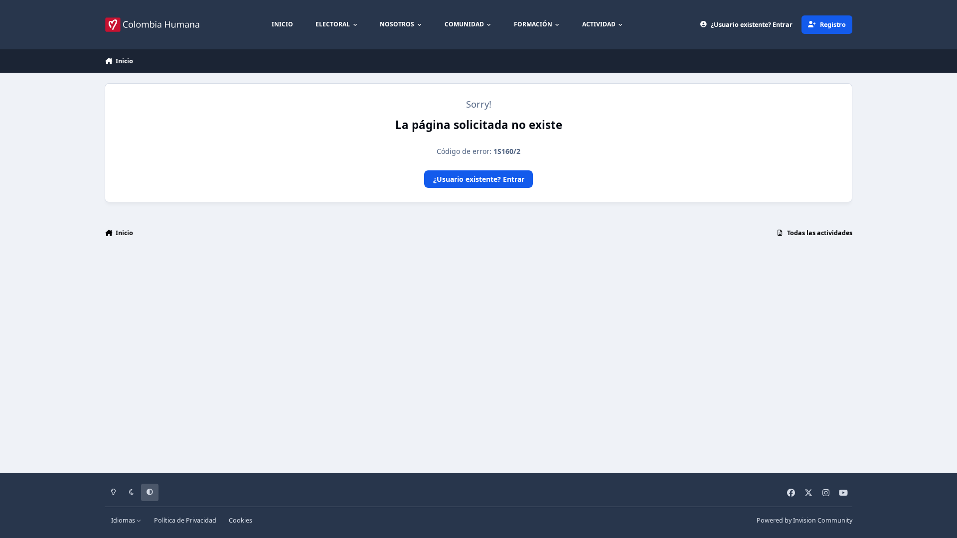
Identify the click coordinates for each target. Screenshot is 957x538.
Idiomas (124, 520)
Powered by (804, 520)
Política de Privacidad (185, 520)
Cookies (240, 520)
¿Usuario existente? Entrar (478, 179)
